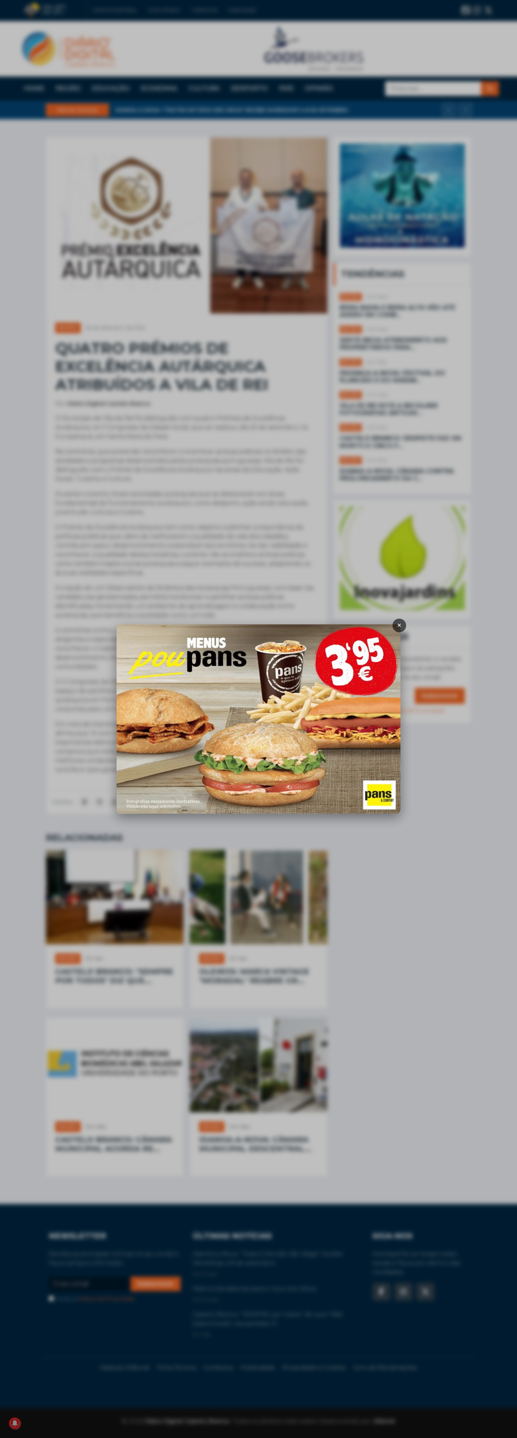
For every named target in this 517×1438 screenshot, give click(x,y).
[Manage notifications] (15, 1423)
